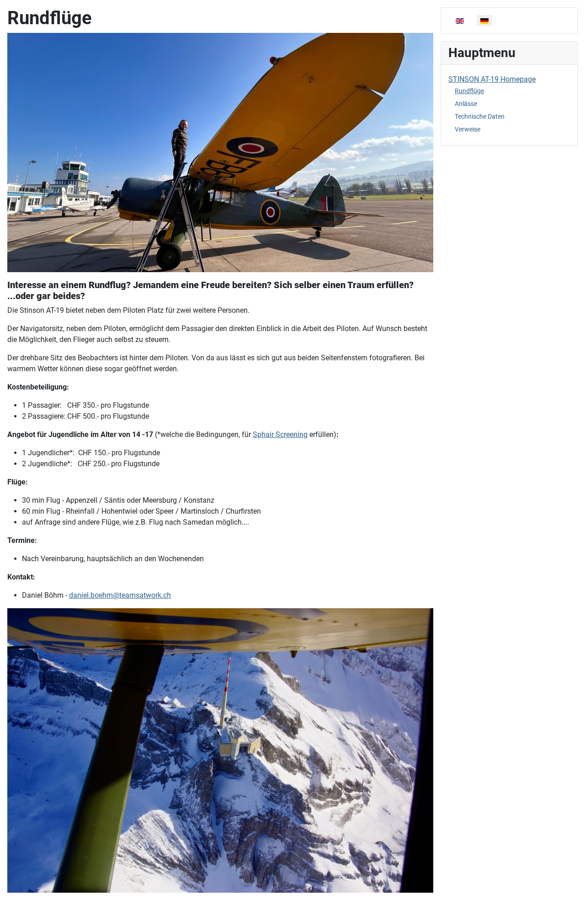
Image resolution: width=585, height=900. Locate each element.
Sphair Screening (280, 434)
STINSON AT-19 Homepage (492, 79)
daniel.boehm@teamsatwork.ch (120, 595)
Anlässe (466, 103)
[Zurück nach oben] (569, 883)
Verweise (467, 129)
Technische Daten (480, 116)
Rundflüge (469, 91)
